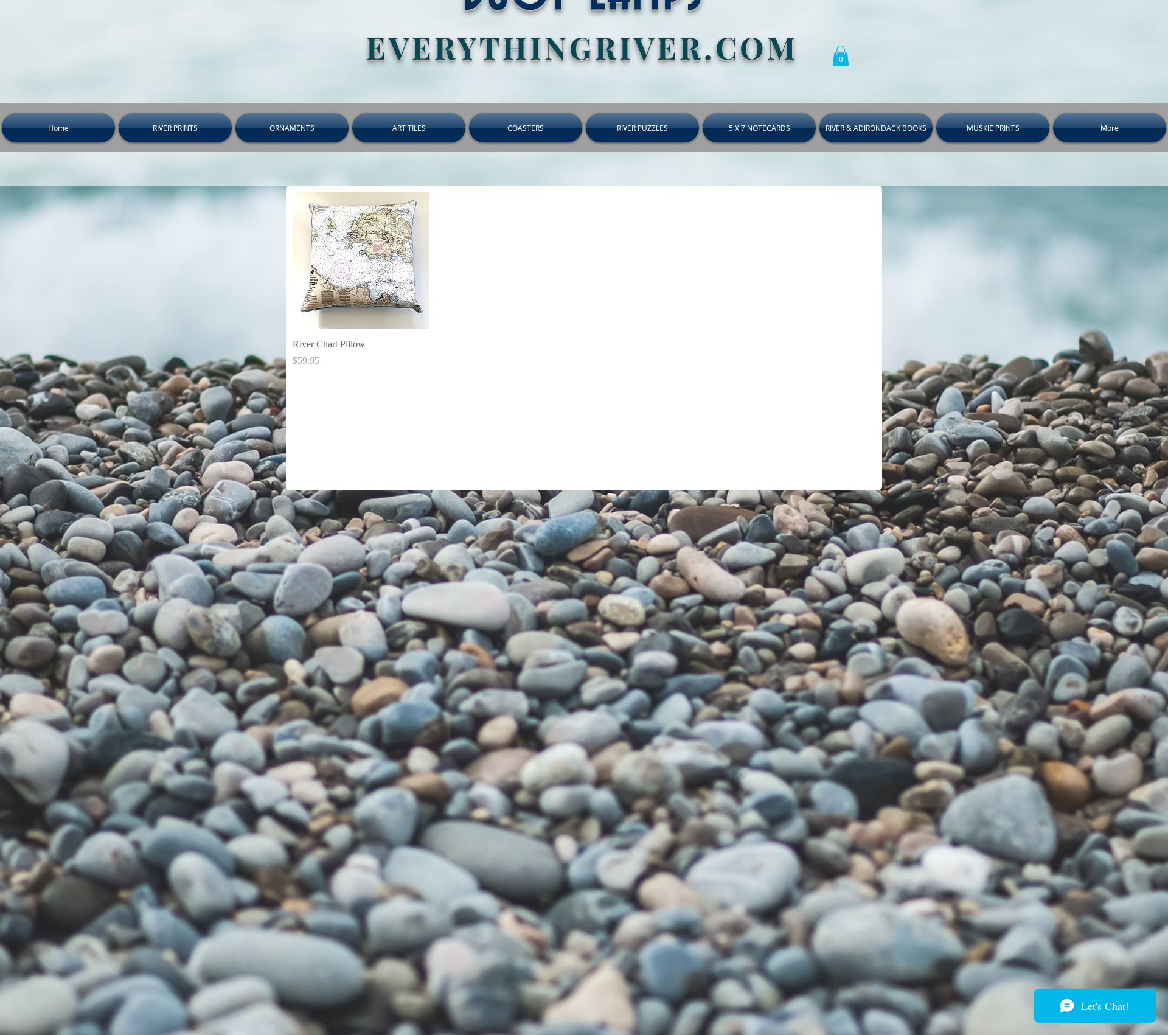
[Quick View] (361, 260)
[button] (840, 56)
